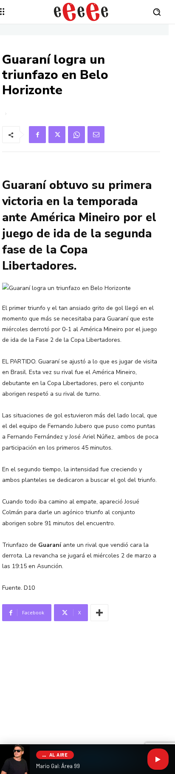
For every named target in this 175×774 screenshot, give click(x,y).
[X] (56, 134)
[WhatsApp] (76, 134)
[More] (99, 612)
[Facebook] (37, 134)
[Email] (96, 134)
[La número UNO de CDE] (81, 12)
